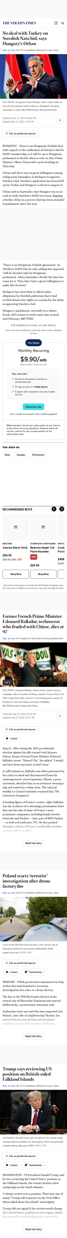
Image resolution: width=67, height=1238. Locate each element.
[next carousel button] (60, 667)
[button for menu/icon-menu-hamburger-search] (62, 23)
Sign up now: (9, 50)
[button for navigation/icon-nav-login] (56, 23)
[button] (56, 23)
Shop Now (15, 574)
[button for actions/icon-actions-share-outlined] (59, 120)
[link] (19, 23)
